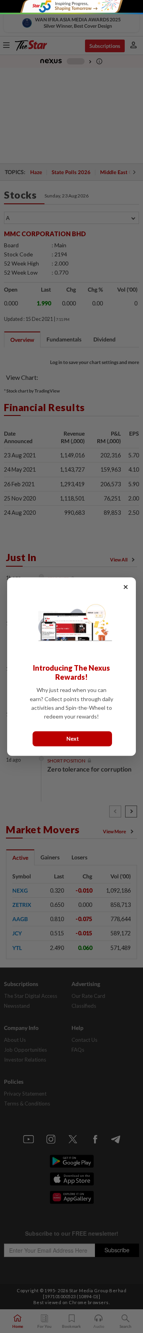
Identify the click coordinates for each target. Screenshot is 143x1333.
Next (72, 738)
